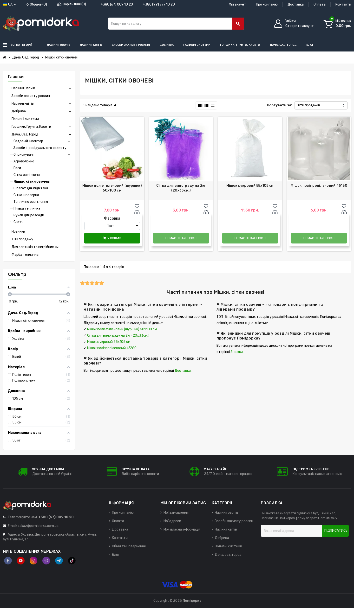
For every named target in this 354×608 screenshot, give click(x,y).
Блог (115, 555)
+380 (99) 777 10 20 (159, 4)
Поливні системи (228, 546)
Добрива (222, 538)
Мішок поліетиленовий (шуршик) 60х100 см (112, 188)
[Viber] (46, 560)
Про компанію (267, 4)
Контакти (343, 4)
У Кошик (112, 238)
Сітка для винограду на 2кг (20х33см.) (181, 188)
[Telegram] (59, 560)
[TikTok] (72, 560)
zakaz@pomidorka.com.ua (38, 526)
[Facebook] (8, 560)
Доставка (296, 4)
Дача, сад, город (228, 555)
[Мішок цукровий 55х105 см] (250, 149)
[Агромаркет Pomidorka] (41, 23)
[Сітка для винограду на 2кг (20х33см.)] (181, 149)
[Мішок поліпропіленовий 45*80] (319, 149)
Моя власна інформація (182, 529)
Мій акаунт (237, 4)
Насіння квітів (226, 529)
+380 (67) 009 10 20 (117, 4)
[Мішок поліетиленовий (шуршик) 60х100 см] (112, 149)
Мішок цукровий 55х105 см (250, 186)
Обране (38, 4)
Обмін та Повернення (129, 546)
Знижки (237, 352)
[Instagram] (33, 560)
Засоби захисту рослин (234, 521)
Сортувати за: (279, 105)
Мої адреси (172, 521)
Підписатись (335, 531)
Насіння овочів (226, 513)
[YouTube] (21, 560)
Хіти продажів (308, 105)
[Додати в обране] (137, 206)
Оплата (320, 4)
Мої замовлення (176, 513)
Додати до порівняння (138, 212)
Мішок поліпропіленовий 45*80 (319, 186)
